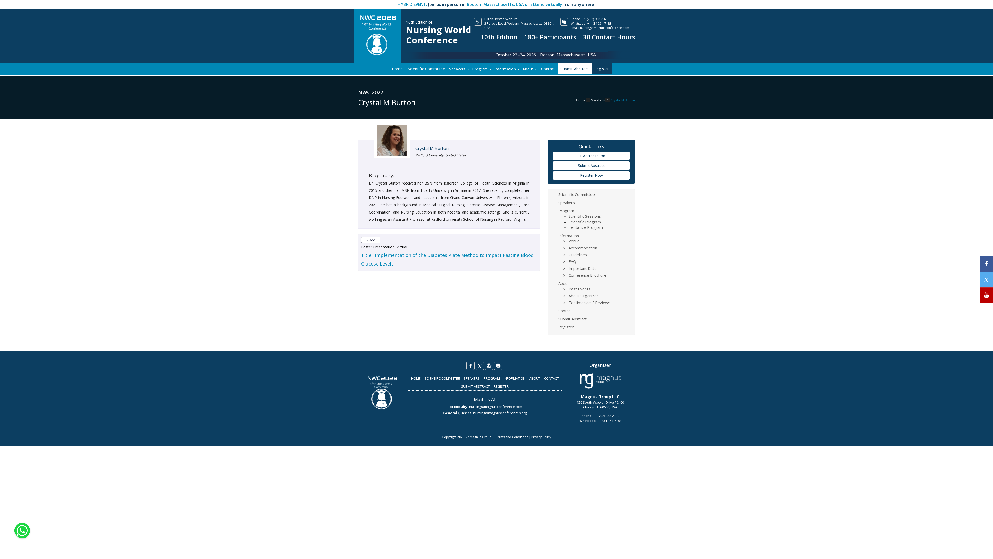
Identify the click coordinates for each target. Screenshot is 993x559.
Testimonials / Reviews (589, 302)
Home (397, 68)
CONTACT (551, 378)
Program (480, 69)
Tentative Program (586, 227)
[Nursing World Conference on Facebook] (470, 366)
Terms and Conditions (511, 437)
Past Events (579, 288)
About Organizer (583, 295)
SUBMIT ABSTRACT (475, 386)
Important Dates (584, 268)
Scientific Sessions (585, 216)
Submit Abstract (591, 165)
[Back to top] (981, 550)
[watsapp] (22, 530)
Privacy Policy (541, 437)
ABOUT (534, 378)
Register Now (591, 175)
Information (506, 69)
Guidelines (578, 254)
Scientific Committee (426, 68)
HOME (416, 378)
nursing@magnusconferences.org (500, 412)
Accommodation (583, 248)
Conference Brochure (587, 275)
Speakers (458, 69)
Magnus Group (481, 437)
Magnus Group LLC (600, 397)
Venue (574, 241)
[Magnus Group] (600, 381)
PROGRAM (492, 378)
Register (566, 326)
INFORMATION (514, 378)
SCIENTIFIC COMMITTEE (442, 378)
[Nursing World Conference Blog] (489, 366)
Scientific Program (585, 221)
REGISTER (501, 386)
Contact (548, 68)
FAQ (572, 261)
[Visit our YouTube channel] (986, 295)
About (529, 69)
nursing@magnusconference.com (604, 28)
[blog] (498, 366)
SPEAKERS (472, 378)
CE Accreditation (591, 155)
